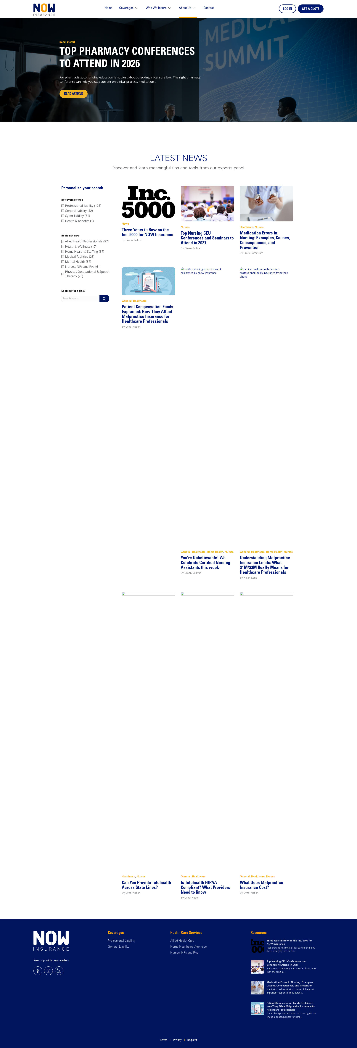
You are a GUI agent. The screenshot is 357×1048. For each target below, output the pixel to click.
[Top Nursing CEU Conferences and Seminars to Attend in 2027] (207, 203)
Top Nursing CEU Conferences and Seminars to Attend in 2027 (207, 238)
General (127, 301)
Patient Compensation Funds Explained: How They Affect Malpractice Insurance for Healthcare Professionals (291, 1006)
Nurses (185, 227)
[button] (104, 298)
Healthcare (246, 227)
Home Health (215, 552)
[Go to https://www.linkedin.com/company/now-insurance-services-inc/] (59, 970)
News (125, 224)
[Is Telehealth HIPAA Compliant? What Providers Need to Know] (207, 731)
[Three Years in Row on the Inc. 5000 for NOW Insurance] (148, 201)
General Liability (118, 946)
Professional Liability (121, 940)
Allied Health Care (182, 940)
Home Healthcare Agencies (188, 946)
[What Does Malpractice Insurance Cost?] (266, 731)
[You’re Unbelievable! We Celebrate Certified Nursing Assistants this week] (207, 406)
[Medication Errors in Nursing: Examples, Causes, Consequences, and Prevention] (266, 203)
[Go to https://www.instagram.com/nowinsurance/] (48, 970)
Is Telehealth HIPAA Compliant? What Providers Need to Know (205, 888)
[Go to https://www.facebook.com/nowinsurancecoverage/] (37, 970)
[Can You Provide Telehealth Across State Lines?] (148, 731)
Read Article (73, 94)
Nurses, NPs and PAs (184, 952)
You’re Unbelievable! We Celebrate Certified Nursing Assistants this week (205, 563)
